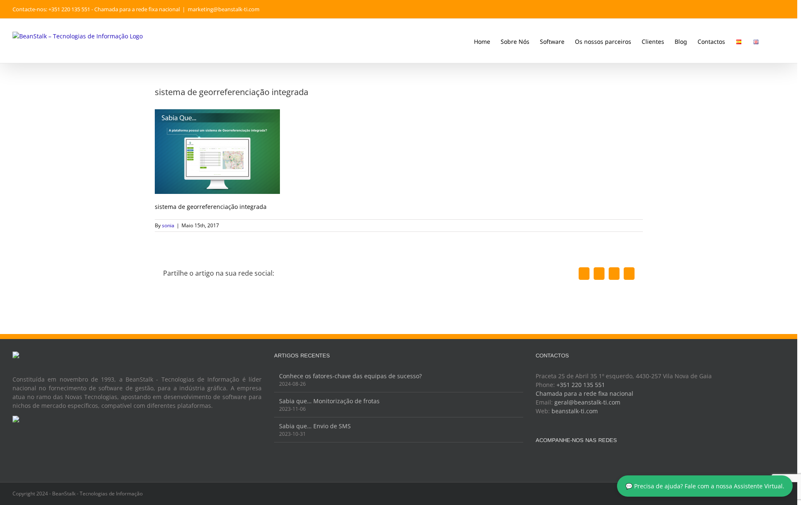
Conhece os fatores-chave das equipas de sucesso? (350, 376)
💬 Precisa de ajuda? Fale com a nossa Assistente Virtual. (704, 486)
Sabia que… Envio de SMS (315, 426)
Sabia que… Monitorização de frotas (329, 401)
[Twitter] (549, 460)
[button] (772, 41)
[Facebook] (538, 460)
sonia (168, 225)
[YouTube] (560, 460)
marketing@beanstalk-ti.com (223, 9)
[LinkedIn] (571, 460)
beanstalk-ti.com (575, 411)
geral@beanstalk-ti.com (587, 402)
